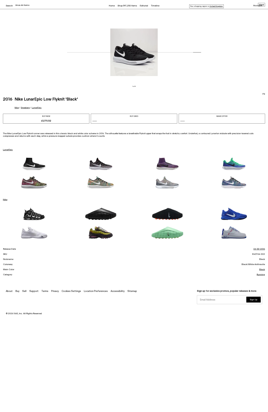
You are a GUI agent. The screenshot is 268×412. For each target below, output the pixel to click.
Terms (44, 291)
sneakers (25, 108)
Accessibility (118, 291)
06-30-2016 (259, 249)
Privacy (55, 291)
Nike (17, 108)
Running (261, 275)
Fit (264, 94)
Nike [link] (5, 200)
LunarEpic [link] (8, 150)
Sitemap (132, 291)
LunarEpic (37, 108)
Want (261, 5)
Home (112, 6)
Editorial (144, 6)
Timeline (155, 6)
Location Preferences (96, 291)
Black (262, 270)
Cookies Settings (71, 291)
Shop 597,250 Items (127, 6)
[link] (34, 163)
